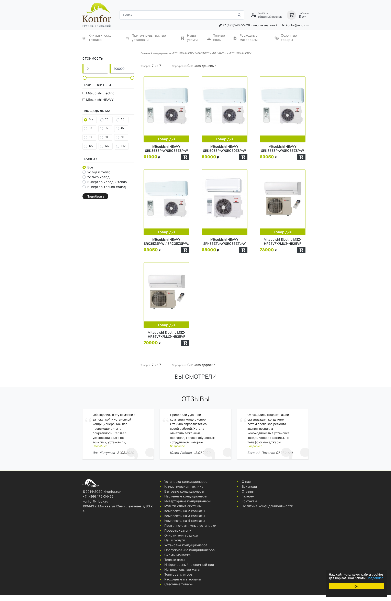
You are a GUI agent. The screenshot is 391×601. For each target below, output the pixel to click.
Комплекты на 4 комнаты (184, 521)
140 (123, 145)
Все (91, 119)
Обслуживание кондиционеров (189, 550)
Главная (145, 53)
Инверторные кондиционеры (187, 501)
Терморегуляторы (178, 574)
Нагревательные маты (182, 569)
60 (106, 137)
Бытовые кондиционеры (184, 491)
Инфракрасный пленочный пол (189, 565)
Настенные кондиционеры (185, 496)
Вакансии (249, 486)
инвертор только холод (106, 187)
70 (122, 137)
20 (106, 119)
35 (106, 128)
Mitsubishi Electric (100, 93)
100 (91, 145)
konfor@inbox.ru (297, 25)
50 (90, 137)
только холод (98, 177)
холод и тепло (99, 172)
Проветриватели (177, 530)
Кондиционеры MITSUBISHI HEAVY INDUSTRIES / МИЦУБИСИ (189, 53)
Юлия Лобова (181, 453)
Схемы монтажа (177, 555)
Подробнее (375, 577)
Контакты (249, 501)
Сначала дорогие (201, 365)
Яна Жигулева (104, 453)
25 (122, 119)
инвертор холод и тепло (107, 182)
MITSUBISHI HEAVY (239, 53)
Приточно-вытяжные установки (149, 37)
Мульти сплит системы (183, 506)
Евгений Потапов (261, 453)
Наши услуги (192, 37)
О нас (246, 482)
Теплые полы (219, 37)
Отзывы (248, 491)
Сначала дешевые (201, 66)
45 (122, 128)
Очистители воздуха (181, 535)
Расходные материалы (249, 37)
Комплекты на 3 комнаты (184, 516)
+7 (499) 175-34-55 (97, 496)
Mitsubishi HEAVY (100, 100)
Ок (356, 586)
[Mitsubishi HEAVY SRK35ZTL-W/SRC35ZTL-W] (224, 202)
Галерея (248, 496)
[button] (185, 157)
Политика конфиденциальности (267, 506)
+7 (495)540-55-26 (236, 25)
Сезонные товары (289, 37)
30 (90, 128)
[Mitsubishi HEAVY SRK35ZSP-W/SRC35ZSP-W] (282, 109)
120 (107, 145)
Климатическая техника (101, 37)
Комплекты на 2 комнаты (184, 511)
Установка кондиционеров (186, 482)
